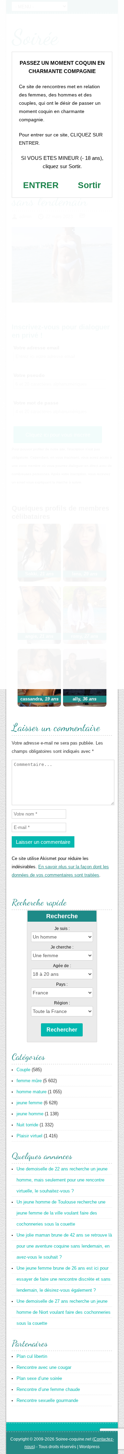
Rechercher (61, 1030)
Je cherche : (62, 947)
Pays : (62, 984)
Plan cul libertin (32, 1356)
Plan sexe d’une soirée (39, 1378)
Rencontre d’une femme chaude (48, 1389)
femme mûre (29, 1080)
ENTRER (41, 185)
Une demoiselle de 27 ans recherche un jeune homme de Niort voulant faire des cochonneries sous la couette (64, 1312)
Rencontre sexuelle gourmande (47, 1400)
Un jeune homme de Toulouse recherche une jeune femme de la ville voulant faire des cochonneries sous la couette (61, 1213)
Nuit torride (27, 1124)
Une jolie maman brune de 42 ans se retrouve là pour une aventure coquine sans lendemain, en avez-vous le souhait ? (64, 1246)
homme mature (31, 1091)
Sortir (89, 185)
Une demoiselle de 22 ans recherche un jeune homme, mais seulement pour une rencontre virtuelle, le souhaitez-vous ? (62, 1180)
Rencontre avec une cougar (44, 1367)
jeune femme (29, 1102)
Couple (23, 1069)
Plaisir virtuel (29, 1135)
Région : (62, 1003)
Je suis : (62, 928)
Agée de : (62, 965)
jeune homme (30, 1113)
